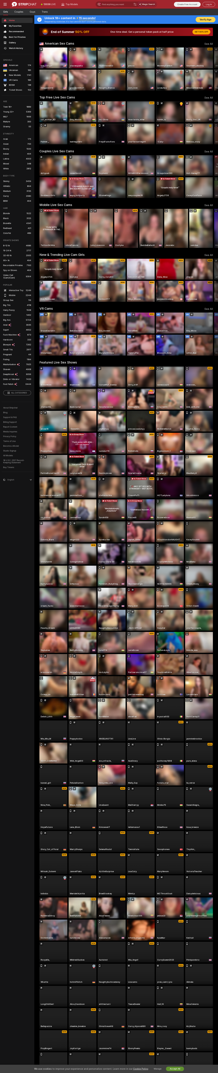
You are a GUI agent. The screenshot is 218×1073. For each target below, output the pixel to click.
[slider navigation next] (210, 68)
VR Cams (46, 308)
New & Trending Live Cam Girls (62, 255)
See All (208, 43)
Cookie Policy (140, 1069)
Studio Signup (9, 451)
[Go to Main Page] (24, 4)
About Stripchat (10, 408)
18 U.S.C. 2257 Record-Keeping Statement (13, 461)
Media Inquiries (10, 432)
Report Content (10, 427)
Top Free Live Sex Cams (57, 97)
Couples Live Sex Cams (56, 151)
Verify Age (205, 19)
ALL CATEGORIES (19, 393)
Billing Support (10, 422)
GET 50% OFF (201, 32)
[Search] (135, 4)
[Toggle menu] (5, 4)
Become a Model (11, 446)
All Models (8, 455)
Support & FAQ (10, 417)
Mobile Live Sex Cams (55, 205)
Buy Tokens (8, 467)
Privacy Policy (9, 436)
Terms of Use (9, 441)
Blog (5, 412)
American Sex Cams (59, 43)
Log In (209, 4)
